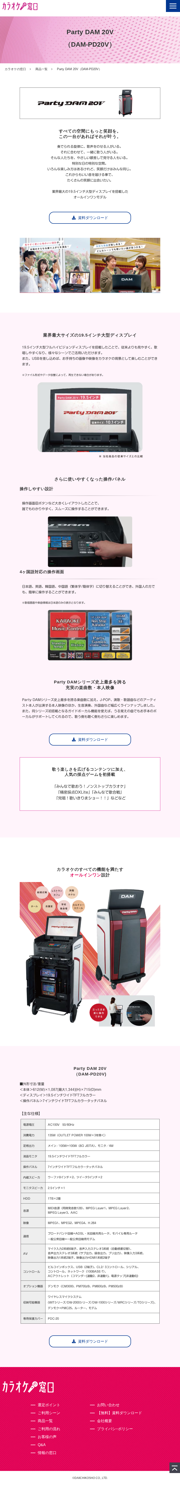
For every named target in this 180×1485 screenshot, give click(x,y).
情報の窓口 (47, 1453)
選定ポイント (49, 1405)
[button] (173, 6)
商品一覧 (41, 69)
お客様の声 (47, 1437)
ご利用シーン (49, 1413)
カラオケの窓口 (15, 69)
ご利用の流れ (49, 1429)
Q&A (42, 1445)
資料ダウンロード (93, 218)
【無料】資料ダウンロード (119, 1413)
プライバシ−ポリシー (115, 1429)
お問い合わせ (108, 1405)
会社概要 (104, 1421)
